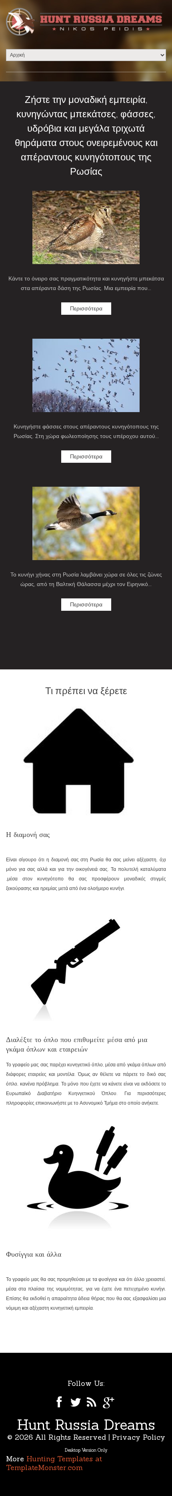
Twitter (75, 1402)
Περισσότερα (86, 308)
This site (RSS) (92, 1402)
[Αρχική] (86, 21)
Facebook (58, 1402)
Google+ (109, 1402)
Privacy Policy (138, 1437)
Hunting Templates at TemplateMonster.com (54, 1463)
